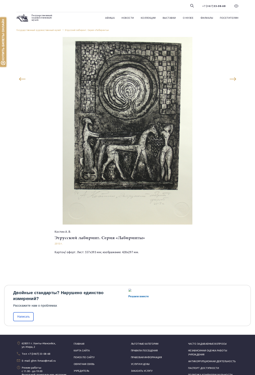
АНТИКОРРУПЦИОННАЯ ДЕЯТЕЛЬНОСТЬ (212, 361)
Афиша (110, 17)
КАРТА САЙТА (82, 350)
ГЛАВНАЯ (79, 343)
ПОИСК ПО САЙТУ (84, 357)
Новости (128, 17)
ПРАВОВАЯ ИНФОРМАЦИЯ (146, 357)
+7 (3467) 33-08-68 (39, 353)
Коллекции (148, 17)
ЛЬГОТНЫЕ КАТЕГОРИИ (145, 343)
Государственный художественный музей (42, 17)
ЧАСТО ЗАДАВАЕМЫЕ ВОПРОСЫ (207, 343)
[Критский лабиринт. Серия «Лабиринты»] (22, 79)
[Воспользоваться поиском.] (192, 6)
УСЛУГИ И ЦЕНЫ (140, 364)
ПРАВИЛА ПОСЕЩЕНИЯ (144, 350)
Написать (23, 316)
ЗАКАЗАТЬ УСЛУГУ (142, 370)
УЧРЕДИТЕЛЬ (81, 370)
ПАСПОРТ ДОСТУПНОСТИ (203, 368)
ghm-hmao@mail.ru (43, 360)
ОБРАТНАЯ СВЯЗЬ (84, 364)
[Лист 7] (233, 79)
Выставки (169, 17)
